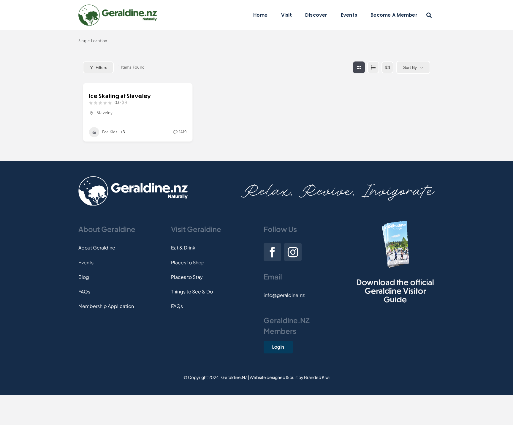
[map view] (387, 67)
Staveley (105, 113)
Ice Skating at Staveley (120, 95)
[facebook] (272, 252)
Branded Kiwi (317, 377)
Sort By (410, 67)
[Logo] (117, 7)
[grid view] (359, 67)
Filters (101, 67)
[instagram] (293, 252)
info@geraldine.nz (284, 295)
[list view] (373, 67)
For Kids (110, 132)
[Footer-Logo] (133, 178)
